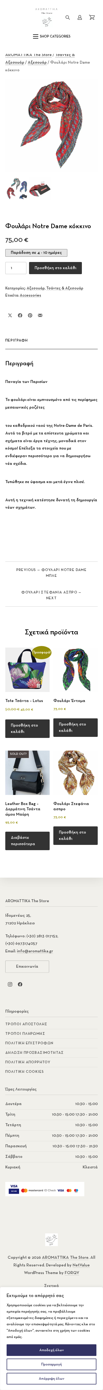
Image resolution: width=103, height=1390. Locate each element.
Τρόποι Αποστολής (26, 1024)
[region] (51, 1338)
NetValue (81, 1265)
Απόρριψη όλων (51, 1378)
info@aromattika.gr (35, 951)
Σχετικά (51, 1286)
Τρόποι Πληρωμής (25, 1034)
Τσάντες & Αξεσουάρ (64, 288)
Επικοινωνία (27, 967)
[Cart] (92, 17)
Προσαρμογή (51, 1364)
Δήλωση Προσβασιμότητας (34, 1053)
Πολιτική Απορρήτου (27, 1062)
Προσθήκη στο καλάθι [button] (24, 728)
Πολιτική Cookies (24, 1072)
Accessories (30, 295)
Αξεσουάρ (37, 62)
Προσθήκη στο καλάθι (55, 268)
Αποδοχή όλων (51, 1350)
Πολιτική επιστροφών (29, 1043)
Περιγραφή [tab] (16, 340)
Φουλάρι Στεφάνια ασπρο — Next (51, 595)
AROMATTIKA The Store (28, 55)
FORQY (72, 1273)
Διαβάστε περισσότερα (23, 841)
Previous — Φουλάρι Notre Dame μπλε (51, 573)
